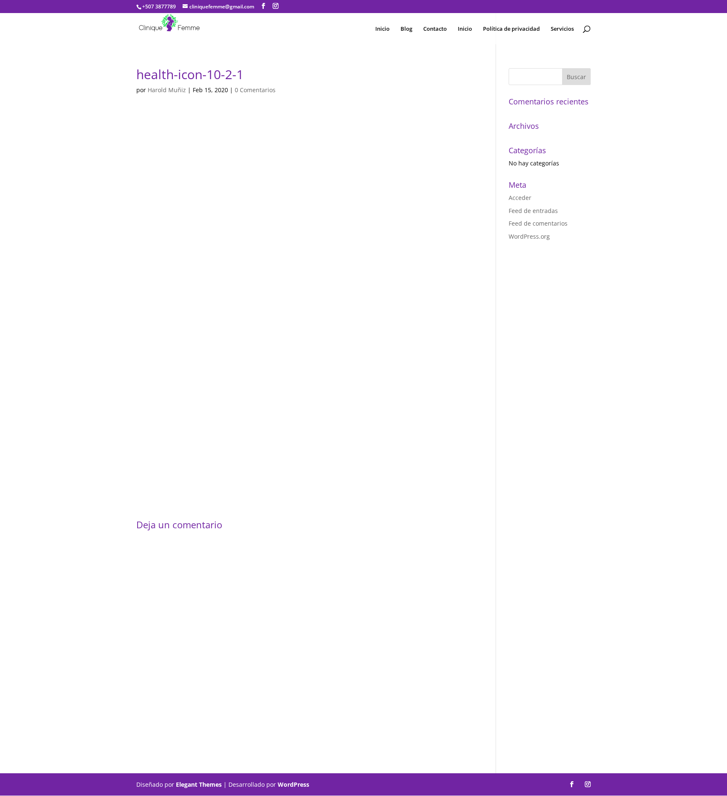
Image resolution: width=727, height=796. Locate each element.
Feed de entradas (533, 211)
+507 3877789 (159, 6)
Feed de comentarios (538, 223)
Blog (406, 29)
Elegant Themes (199, 784)
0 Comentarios (255, 90)
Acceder (520, 198)
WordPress (293, 784)
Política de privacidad (511, 29)
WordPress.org (529, 236)
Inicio (382, 29)
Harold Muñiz (167, 90)
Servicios (562, 29)
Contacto (435, 29)
